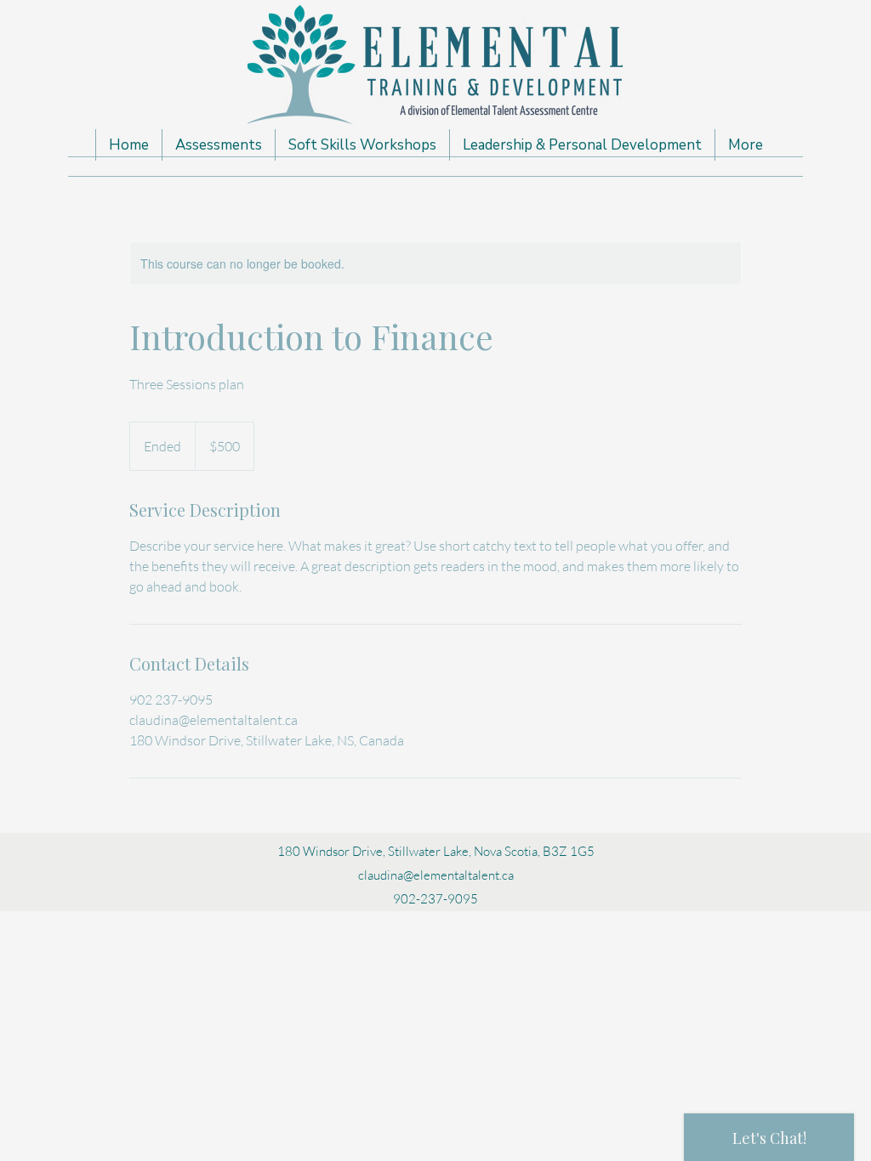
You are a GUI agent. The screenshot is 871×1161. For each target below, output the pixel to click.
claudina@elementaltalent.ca (436, 875)
